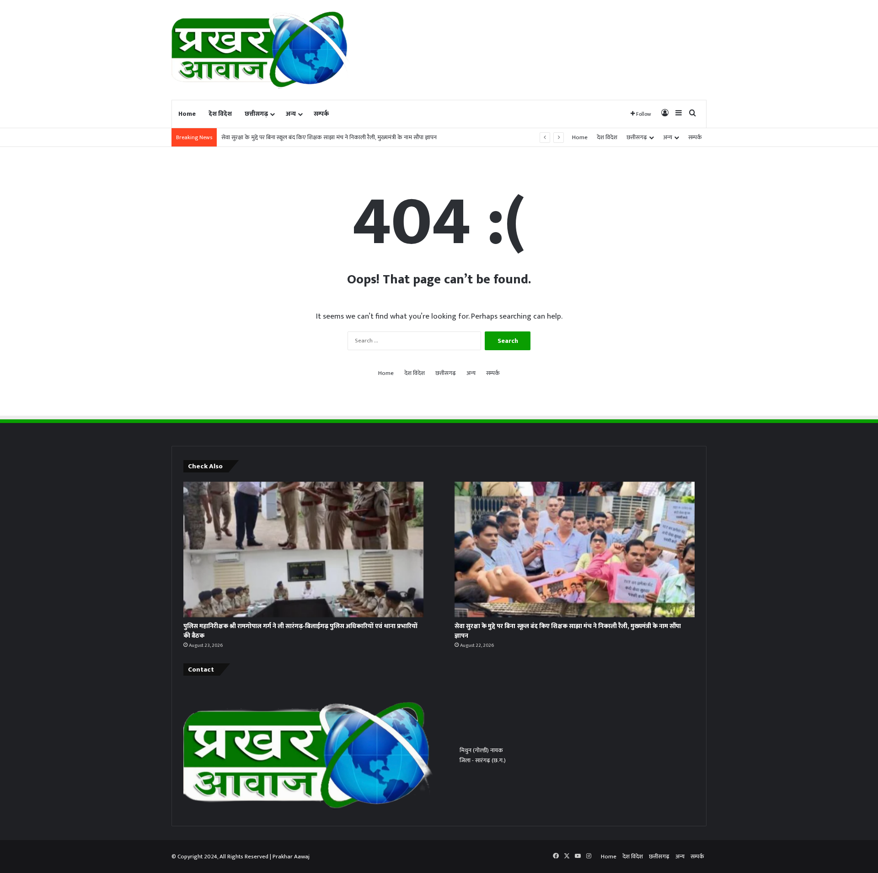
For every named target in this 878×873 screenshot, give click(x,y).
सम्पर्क (321, 113)
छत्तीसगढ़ (256, 113)
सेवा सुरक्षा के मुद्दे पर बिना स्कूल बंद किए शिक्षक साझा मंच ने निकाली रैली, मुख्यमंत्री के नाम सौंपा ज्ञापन (568, 631)
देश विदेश (220, 113)
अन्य (291, 113)
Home (187, 113)
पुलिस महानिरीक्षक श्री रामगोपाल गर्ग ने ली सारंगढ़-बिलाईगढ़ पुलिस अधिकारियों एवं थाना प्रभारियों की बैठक (300, 631)
